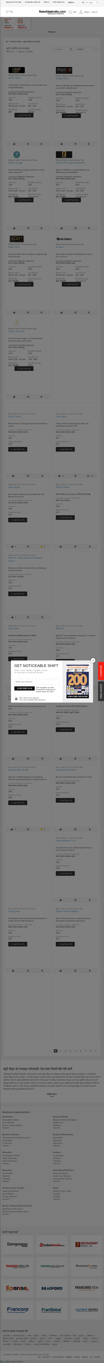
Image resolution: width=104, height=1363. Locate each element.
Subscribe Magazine (78, 697)
